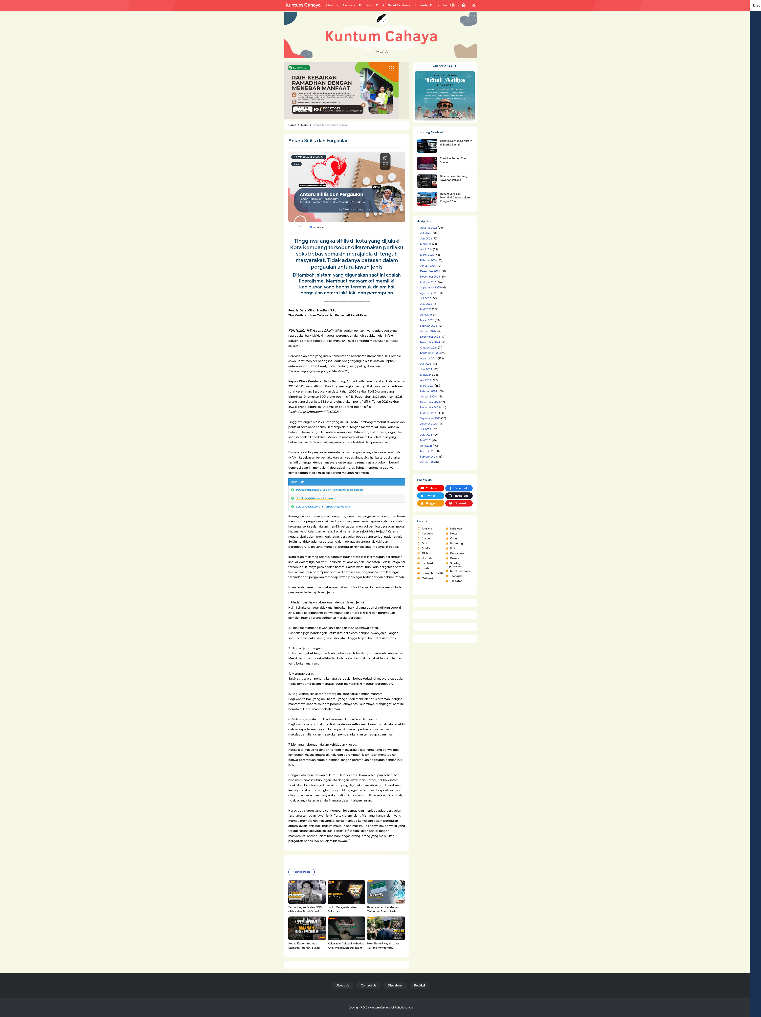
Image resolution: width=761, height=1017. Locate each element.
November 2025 (430, 276)
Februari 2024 (428, 391)
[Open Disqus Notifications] (452, 5)
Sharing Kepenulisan (454, 565)
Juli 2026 (425, 233)
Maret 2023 (427, 451)
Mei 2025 (425, 309)
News (453, 533)
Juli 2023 (425, 429)
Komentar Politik (432, 573)
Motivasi (427, 578)
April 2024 (426, 380)
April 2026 (426, 249)
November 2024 (430, 342)
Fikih (425, 553)
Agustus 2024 (428, 358)
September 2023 (430, 418)
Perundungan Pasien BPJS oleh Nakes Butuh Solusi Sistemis (329, 489)
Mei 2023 (425, 440)
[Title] (380, 35)
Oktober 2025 (428, 282)
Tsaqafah (456, 581)
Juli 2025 (425, 298)
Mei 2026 (425, 244)
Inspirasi (427, 563)
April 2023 (426, 445)
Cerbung (427, 533)
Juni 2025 (426, 304)
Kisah (425, 568)
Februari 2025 (428, 326)
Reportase (457, 553)
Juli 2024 (425, 364)
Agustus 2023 (428, 424)
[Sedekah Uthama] (341, 91)
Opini (296, 164)
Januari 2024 (428, 396)
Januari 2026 (428, 265)
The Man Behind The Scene (453, 160)
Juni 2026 (426, 238)
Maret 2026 (427, 255)
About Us (342, 985)
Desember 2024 (430, 336)
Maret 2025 (427, 320)
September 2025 (430, 287)
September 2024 (430, 353)
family (426, 548)
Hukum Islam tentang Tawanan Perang (453, 177)
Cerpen (426, 538)
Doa (424, 543)
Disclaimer (395, 985)
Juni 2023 (426, 435)
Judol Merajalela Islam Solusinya (314, 498)
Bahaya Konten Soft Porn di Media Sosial (456, 142)
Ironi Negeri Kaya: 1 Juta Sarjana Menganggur (383, 945)
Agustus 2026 (428, 227)
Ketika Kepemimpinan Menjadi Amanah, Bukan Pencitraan (304, 948)
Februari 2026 (428, 260)
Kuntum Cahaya (380, 1007)
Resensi (455, 558)
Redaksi (419, 985)
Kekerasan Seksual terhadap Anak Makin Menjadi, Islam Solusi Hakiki (346, 948)
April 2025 (426, 315)
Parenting (456, 543)
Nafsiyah (456, 528)
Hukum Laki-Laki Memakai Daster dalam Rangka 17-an (455, 197)
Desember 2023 (430, 402)
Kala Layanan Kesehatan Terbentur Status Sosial (323, 506)
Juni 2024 (426, 369)
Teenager (456, 576)
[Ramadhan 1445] (445, 96)
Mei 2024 (425, 374)
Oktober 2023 (428, 413)
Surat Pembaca (460, 571)
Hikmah (427, 558)
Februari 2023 (428, 456)
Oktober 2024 (428, 347)
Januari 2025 (428, 331)
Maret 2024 (427, 385)
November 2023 (430, 407)
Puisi (453, 548)
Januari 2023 (428, 462)
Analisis (427, 528)
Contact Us (368, 985)
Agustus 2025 (428, 293)
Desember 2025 (430, 271)
